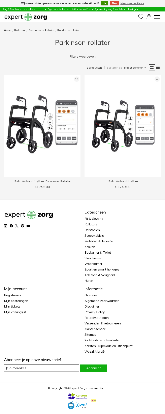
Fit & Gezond (94, 219)
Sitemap (90, 334)
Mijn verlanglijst (15, 312)
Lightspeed (111, 388)
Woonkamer (93, 264)
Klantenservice (95, 329)
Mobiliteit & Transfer (99, 241)
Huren (89, 281)
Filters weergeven (83, 56)
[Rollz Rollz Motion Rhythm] (123, 126)
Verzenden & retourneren (103, 323)
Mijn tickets (12, 306)
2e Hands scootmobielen (102, 340)
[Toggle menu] (157, 17)
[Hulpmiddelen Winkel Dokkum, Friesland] (25, 17)
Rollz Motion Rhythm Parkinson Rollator (42, 181)
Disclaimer (92, 306)
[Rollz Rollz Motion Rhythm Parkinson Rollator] (42, 126)
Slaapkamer (93, 258)
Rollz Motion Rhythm (123, 181)
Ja (104, 3)
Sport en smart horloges (102, 269)
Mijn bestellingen (16, 301)
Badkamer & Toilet (98, 252)
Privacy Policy (95, 312)
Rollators (20, 30)
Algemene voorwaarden (102, 301)
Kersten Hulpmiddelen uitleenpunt (109, 346)
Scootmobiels (94, 235)
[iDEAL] (93, 401)
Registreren (12, 295)
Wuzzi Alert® (95, 351)
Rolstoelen (92, 230)
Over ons (91, 295)
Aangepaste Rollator (41, 30)
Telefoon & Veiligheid (100, 275)
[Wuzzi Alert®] (77, 408)
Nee (114, 3)
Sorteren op (114, 67)
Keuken (90, 247)
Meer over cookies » (132, 3)
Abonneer (93, 368)
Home (7, 30)
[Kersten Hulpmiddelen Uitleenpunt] (77, 399)
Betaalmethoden (97, 318)
